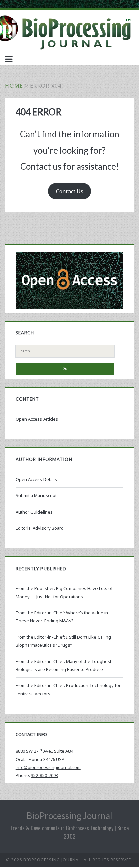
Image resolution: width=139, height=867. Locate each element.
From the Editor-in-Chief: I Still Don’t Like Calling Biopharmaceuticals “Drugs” (63, 641)
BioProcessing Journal (69, 815)
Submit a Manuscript (36, 495)
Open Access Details (36, 479)
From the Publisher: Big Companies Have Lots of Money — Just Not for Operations (64, 592)
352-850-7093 (44, 775)
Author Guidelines (34, 512)
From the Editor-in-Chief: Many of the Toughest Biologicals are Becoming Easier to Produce (63, 665)
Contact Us (69, 191)
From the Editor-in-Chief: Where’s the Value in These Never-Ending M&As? (62, 617)
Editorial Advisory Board (40, 528)
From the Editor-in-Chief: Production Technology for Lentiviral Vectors (68, 689)
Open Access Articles (37, 419)
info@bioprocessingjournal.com (48, 767)
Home (14, 85)
